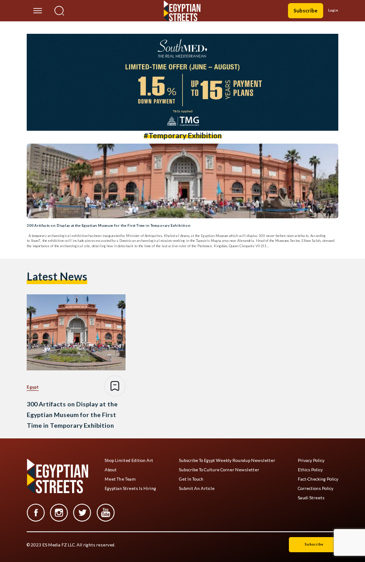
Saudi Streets (311, 497)
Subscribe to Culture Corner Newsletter (219, 469)
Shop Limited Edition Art (129, 460)
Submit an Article (197, 488)
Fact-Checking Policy (318, 479)
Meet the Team (120, 479)
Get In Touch (191, 479)
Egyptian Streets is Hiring (130, 488)
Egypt (33, 386)
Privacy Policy (311, 460)
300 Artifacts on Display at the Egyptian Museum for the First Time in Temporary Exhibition (109, 225)
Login (333, 10)
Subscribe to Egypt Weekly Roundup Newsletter (227, 460)
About (111, 469)
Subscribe (305, 10)
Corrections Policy (315, 488)
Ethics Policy (310, 469)
